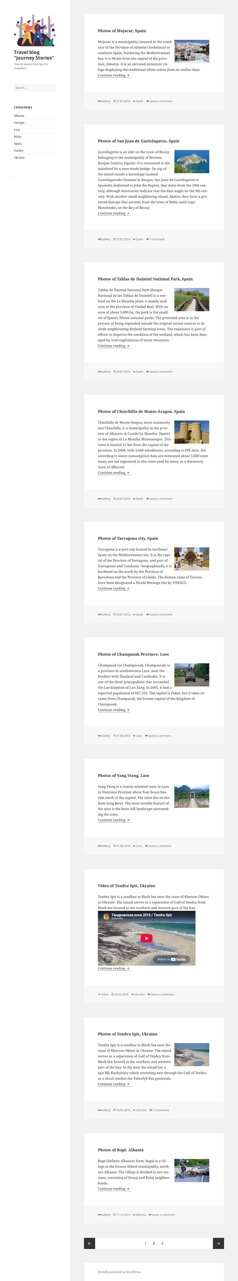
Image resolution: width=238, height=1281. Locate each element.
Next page (218, 1243)
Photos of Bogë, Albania (121, 1149)
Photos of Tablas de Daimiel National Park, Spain (145, 278)
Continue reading (114, 75)
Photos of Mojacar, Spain (122, 30)
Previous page (89, 1243)
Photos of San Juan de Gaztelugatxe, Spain (139, 140)
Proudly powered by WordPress (119, 1272)
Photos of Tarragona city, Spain (128, 538)
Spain (17, 144)
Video (105, 994)
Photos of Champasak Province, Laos (133, 654)
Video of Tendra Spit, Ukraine (126, 885)
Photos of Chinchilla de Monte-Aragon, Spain (141, 411)
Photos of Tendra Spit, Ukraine (128, 1033)
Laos (17, 130)
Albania (19, 116)
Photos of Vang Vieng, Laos (123, 775)
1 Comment (157, 239)
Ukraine (19, 157)
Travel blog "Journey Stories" (34, 55)
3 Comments (160, 1110)
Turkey (19, 150)
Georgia (19, 123)
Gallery (105, 101)
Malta (18, 137)
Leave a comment (160, 101)
